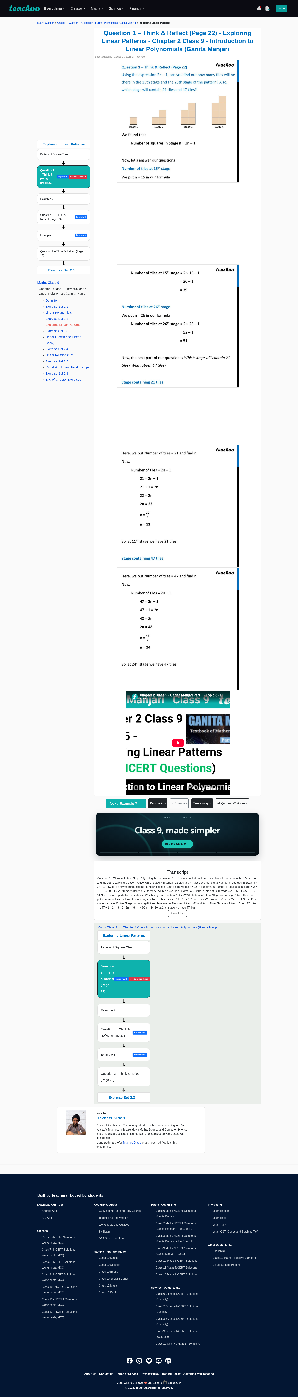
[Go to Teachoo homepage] (24, 8)
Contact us (106, 1373)
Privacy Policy (150, 1373)
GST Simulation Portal (112, 1238)
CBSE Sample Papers (226, 1264)
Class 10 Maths (108, 1257)
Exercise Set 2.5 (57, 361)
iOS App (47, 1217)
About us (90, 1373)
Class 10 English (109, 1271)
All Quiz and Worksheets (232, 803)
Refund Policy (171, 1373)
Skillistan (104, 1231)
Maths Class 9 (45, 22)
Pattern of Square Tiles (54, 154)
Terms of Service (127, 1373)
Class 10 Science (109, 1264)
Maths (95, 8)
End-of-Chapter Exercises (63, 379)
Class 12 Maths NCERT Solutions (176, 1274)
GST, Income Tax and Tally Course (120, 1210)
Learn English (221, 1210)
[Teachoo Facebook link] (130, 1360)
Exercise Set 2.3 (57, 331)
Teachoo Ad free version (113, 1217)
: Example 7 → (126, 803)
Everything (53, 8)
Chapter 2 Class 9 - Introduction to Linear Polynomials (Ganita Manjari (96, 22)
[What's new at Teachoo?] (259, 8)
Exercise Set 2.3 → (63, 270)
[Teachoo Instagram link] (139, 1360)
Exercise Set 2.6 (57, 373)
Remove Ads (158, 803)
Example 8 (63, 235)
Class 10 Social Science (114, 1278)
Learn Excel (219, 1217)
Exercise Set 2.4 (57, 349)
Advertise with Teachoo (198, 1373)
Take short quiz (202, 803)
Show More (178, 913)
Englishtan (219, 1251)
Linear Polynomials (59, 312)
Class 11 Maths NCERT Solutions (176, 1267)
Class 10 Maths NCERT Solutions (176, 1260)
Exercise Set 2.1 (57, 306)
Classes (76, 8)
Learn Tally (219, 1224)
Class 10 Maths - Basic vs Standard (234, 1257)
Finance (135, 8)
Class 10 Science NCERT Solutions (178, 1343)
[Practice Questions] (267, 8)
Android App (49, 1210)
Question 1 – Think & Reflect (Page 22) (63, 176)
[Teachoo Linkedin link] (168, 1360)
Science (115, 8)
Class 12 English (109, 1292)
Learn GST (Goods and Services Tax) (235, 1231)
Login (281, 8)
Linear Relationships (60, 355)
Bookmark (179, 803)
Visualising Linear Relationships (67, 367)
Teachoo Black (132, 1142)
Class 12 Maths (108, 1285)
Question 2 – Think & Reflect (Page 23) (61, 253)
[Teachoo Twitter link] (149, 1360)
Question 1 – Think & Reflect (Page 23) (63, 217)
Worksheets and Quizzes (114, 1224)
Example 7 (46, 198)
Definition (52, 300)
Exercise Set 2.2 (57, 318)
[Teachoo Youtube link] (159, 1360)
